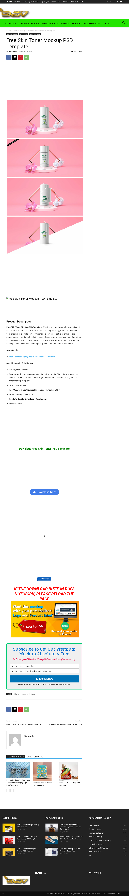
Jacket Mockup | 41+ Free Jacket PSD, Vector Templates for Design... (71, 827)
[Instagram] (110, 1)
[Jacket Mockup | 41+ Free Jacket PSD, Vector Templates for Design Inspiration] (51, 828)
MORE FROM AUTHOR (35, 757)
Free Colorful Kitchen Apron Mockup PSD (23, 724)
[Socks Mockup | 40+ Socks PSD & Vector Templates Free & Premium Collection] (51, 840)
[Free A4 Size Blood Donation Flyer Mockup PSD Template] (9, 840)
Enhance (16, 694)
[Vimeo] (117, 1)
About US (50, 894)
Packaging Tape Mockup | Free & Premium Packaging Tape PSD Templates (18, 782)
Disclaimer (96, 894)
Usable (32, 694)
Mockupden (13, 51)
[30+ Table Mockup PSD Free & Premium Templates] (51, 852)
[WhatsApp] (26, 57)
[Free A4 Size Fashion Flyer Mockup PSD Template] (9, 852)
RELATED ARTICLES (16, 757)
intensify (25, 694)
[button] (123, 22)
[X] (114, 1)
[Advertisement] (61, 12)
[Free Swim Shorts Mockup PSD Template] (44, 771)
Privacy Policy (60, 894)
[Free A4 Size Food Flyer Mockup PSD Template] (9, 828)
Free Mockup (23, 34)
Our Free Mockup (19, 30)
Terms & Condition (108, 894)
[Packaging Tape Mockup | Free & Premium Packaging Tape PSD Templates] (18, 770)
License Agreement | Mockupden (78, 894)
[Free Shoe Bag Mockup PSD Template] (70, 771)
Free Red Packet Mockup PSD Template (65, 724)
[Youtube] (121, 1)
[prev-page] (8, 790)
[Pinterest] (20, 57)
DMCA (119, 894)
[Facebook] (107, 1)
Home (8, 30)
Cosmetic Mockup (34, 34)
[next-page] (12, 790)
